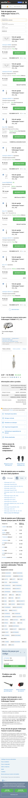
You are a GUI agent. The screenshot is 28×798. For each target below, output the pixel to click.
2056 (12, 598)
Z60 (13, 594)
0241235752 (19, 591)
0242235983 (18, 616)
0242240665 (17, 635)
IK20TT (14, 629)
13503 (20, 579)
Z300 (5, 610)
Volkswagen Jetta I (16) (9, 508)
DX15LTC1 (14, 610)
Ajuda (2, 769)
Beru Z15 (4, 211)
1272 (5, 598)
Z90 (19, 594)
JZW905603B (7, 616)
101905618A (17, 613)
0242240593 (17, 641)
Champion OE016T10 (7, 238)
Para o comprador (5, 764)
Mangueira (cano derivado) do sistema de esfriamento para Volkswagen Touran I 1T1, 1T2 (8, 464)
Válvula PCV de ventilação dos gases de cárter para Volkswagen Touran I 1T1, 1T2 (20, 464)
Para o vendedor (5, 761)
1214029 (6, 629)
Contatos (3, 771)
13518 (5, 582)
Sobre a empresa (5, 766)
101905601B (7, 613)
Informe (11, 410)
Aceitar (7, 791)
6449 (23, 619)
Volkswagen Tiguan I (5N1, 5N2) (11, 495)
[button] (20, 2)
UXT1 (13, 579)
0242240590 (19, 607)
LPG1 (5, 626)
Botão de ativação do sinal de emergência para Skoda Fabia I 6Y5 (20, 690)
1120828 (7, 641)
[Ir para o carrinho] (26, 2)
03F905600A (16, 632)
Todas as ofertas (6, 348)
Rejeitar (20, 791)
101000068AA (7, 607)
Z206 (14, 622)
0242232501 (8, 573)
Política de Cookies (21, 786)
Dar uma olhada (14, 666)
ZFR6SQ (6, 622)
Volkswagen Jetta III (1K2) (10, 488)
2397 (19, 598)
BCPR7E (12, 601)
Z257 (5, 594)
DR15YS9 (22, 604)
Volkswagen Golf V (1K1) (9, 482)
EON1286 (20, 576)
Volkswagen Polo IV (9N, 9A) (10, 501)
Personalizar (14, 794)
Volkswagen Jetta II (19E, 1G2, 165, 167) (13, 510)
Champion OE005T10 (7, 98)
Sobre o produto (16, 348)
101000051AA (7, 588)
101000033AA (14, 582)
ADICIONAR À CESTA (19, 52)
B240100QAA (15, 626)
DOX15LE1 (15, 619)
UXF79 (6, 579)
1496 (21, 622)
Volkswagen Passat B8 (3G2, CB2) (11, 507)
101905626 (6, 635)
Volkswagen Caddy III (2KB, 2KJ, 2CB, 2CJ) (13, 486)
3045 (5, 601)
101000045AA (18, 585)
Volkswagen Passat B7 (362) (10, 490)
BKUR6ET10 (17, 588)
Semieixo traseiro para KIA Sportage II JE (8, 690)
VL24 (5, 604)
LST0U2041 (8, 658)
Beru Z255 (4, 127)
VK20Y (6, 632)
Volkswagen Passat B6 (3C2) (10, 484)
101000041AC (7, 585)
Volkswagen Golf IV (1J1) (9, 497)
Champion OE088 (6, 44)
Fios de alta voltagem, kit (7, 332)
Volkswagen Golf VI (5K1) (9, 499)
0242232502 (19, 573)
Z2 (25, 641)
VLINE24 (13, 604)
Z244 (12, 644)
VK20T (23, 629)
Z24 (5, 644)
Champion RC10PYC (7, 71)
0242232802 (8, 576)
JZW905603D (7, 591)
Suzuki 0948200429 (7, 182)
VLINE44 (6, 619)
